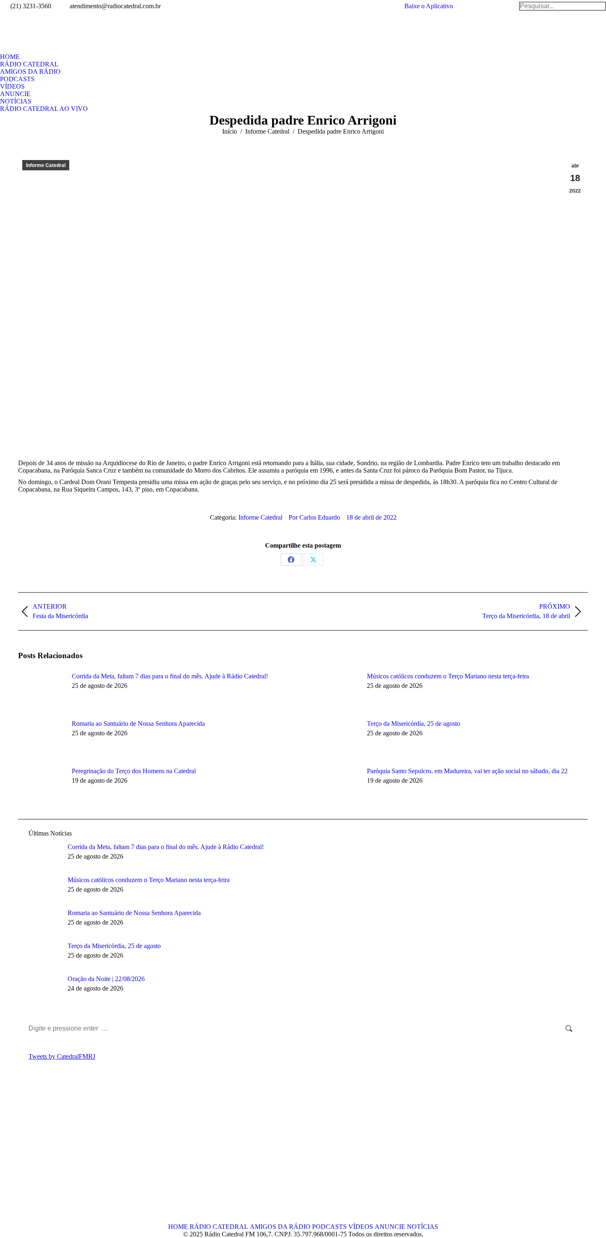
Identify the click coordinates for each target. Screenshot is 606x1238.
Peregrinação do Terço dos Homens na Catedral (134, 770)
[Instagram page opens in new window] (61, 1153)
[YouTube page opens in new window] (49, 1153)
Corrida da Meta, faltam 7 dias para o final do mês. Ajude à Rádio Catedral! (170, 676)
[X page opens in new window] (36, 1153)
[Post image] (40, 691)
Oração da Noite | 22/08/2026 (106, 978)
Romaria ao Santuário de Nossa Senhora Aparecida (138, 723)
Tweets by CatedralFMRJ (61, 1056)
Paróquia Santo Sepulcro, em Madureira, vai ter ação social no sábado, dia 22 (467, 770)
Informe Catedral (46, 165)
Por (314, 517)
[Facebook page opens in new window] (24, 1153)
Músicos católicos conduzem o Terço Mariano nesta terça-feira (448, 676)
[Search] (562, 6)
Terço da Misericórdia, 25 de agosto (413, 723)
